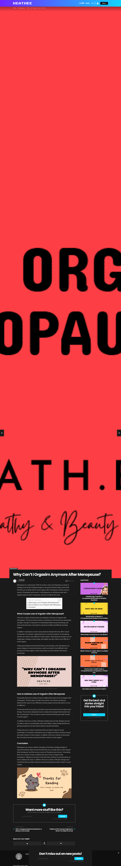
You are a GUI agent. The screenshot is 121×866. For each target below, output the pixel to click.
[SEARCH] (95, 3)
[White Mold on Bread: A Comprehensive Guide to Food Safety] (94, 608)
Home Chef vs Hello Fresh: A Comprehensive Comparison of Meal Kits (94, 671)
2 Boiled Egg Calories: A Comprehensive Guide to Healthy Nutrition (94, 598)
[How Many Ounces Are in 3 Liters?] (94, 681)
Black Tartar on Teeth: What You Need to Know (94, 652)
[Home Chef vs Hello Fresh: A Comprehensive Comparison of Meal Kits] (94, 661)
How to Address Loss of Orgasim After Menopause (45, 605)
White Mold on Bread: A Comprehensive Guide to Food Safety (94, 617)
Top (81, 3)
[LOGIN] (98, 3)
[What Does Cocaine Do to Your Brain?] (94, 627)
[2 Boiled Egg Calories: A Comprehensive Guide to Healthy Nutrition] (94, 589)
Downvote (61, 843)
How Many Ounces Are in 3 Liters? (94, 689)
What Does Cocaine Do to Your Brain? (94, 634)
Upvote (27, 843)
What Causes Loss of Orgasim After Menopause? (44, 602)
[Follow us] (92, 3)
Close (118, 852)
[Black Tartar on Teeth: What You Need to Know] (94, 643)
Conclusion (32, 607)
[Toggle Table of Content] (59, 600)
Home (87, 3)
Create (104, 3)
